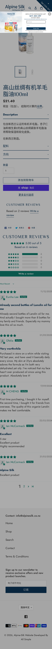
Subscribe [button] (36, 28)
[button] (49, 14)
